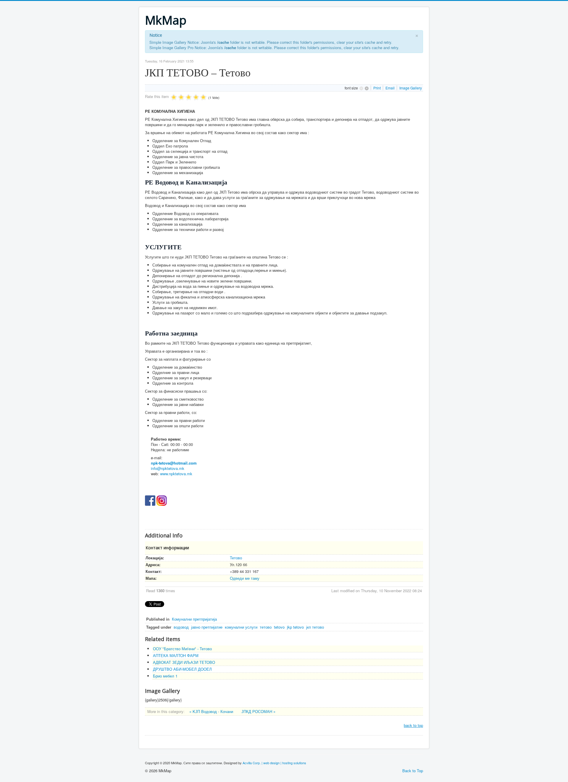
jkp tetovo (295, 627)
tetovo (279, 627)
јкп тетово (315, 627)
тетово (266, 627)
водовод (181, 627)
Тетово (236, 558)
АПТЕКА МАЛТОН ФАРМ (176, 655)
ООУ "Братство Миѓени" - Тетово (182, 648)
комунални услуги (241, 627)
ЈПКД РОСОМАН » (258, 711)
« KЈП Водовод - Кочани (211, 711)
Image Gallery (410, 87)
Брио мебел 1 (165, 676)
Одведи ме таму (244, 578)
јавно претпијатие (206, 627)
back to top (413, 725)
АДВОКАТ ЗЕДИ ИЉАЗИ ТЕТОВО (184, 662)
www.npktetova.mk (176, 473)
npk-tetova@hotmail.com (174, 463)
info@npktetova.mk (167, 468)
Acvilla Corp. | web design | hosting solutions (274, 762)
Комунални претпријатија (194, 619)
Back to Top (412, 770)
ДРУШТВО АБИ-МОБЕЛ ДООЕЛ (182, 669)
